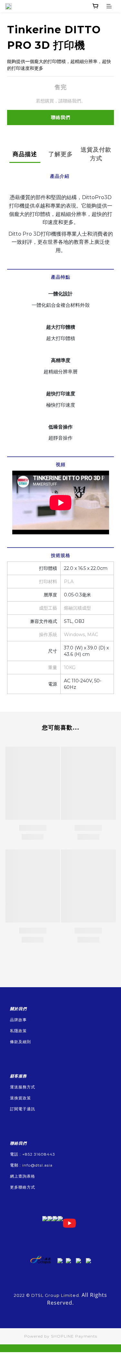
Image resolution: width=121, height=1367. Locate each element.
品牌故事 (18, 1019)
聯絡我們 (60, 117)
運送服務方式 (22, 1086)
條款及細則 (20, 1041)
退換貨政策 (20, 1097)
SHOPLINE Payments (74, 1336)
